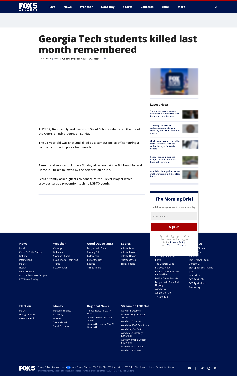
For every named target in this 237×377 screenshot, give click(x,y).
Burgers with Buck (96, 248)
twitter (202, 368)
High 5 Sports (128, 263)
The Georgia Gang (164, 263)
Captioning (194, 287)
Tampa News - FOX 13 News (99, 312)
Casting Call (93, 252)
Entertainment (26, 271)
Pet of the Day (94, 259)
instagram (208, 368)
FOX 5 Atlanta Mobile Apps (33, 275)
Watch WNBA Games (132, 346)
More (181, 7)
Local (22, 248)
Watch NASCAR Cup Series (135, 325)
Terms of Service (176, 245)
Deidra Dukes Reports (166, 278)
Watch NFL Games (131, 310)
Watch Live (161, 288)
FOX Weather (60, 267)
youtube (189, 368)
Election (25, 306)
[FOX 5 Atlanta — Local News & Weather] (29, 7)
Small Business (61, 326)
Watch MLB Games (131, 321)
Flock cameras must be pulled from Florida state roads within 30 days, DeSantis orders (165, 145)
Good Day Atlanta (100, 244)
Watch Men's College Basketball (132, 334)
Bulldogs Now (162, 267)
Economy (58, 314)
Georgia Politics (27, 314)
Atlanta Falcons (129, 252)
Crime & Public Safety (30, 252)
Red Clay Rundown (165, 255)
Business (58, 318)
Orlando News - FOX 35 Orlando (99, 319)
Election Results (27, 318)
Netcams (58, 252)
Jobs (191, 271)
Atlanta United (128, 259)
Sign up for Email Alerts (201, 267)
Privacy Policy (177, 242)
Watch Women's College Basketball (134, 341)
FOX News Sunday (28, 279)
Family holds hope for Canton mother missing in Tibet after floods (165, 174)
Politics (23, 263)
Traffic (56, 263)
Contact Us (195, 263)
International (25, 259)
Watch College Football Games (133, 316)
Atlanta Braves (128, 248)
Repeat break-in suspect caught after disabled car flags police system (163, 159)
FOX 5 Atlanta (45, 58)
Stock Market (60, 322)
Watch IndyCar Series (132, 329)
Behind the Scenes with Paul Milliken (167, 273)
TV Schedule (161, 296)
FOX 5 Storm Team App (65, 259)
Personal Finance (62, 310)
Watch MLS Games (131, 350)
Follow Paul (93, 255)
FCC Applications (197, 283)
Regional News (98, 306)
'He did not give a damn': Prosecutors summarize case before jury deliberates (164, 113)
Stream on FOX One (135, 306)
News (56, 58)
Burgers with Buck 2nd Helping (167, 284)
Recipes (91, 263)
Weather (59, 244)
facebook (195, 368)
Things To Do (94, 267)
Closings (57, 248)
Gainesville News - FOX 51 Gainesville (100, 326)
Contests (193, 255)
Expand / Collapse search (216, 7)
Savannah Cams (61, 255)
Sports (126, 244)
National (23, 255)
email (215, 368)
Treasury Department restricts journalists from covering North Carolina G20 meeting (164, 129)
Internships (194, 275)
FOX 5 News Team (199, 259)
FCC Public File (196, 279)
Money (58, 306)
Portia (158, 259)
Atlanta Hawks (128, 255)
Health (22, 267)
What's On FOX (163, 292)
